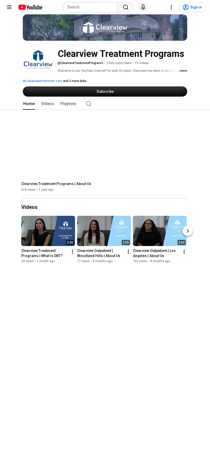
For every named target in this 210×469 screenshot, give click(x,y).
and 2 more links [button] (75, 81)
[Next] (188, 231)
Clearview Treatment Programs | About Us (56, 184)
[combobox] (92, 7)
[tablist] (105, 104)
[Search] (126, 7)
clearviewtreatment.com (44, 81)
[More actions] (72, 252)
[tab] (29, 104)
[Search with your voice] (143, 7)
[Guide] (9, 7)
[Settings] (171, 7)
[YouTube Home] (30, 7)
